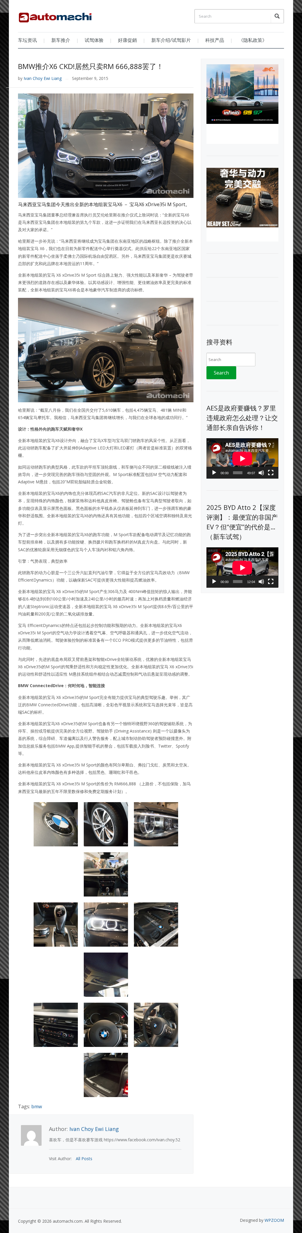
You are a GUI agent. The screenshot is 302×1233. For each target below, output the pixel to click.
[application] (242, 458)
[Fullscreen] (271, 473)
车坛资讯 (27, 40)
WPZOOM (274, 1220)
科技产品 (214, 40)
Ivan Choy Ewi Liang (43, 78)
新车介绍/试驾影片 (171, 40)
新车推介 (60, 40)
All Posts (84, 1158)
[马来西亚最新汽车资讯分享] (55, 15)
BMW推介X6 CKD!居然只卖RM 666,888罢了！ (90, 66)
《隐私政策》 (253, 40)
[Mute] (261, 473)
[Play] (214, 473)
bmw (36, 1106)
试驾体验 (94, 40)
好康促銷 (127, 40)
